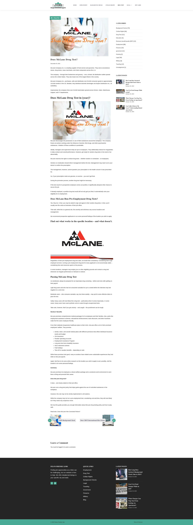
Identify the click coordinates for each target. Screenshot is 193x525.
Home (75, 5)
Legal (128, 5)
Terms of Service (138, 522)
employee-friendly (68, 321)
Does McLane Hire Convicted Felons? (68, 411)
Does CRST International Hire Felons (92, 420)
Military (118, 60)
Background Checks (96, 5)
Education (119, 38)
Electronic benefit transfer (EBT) (124, 41)
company (108, 141)
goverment (119, 51)
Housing (118, 54)
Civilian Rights (110, 5)
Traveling (118, 64)
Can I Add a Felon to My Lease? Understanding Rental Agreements (134, 108)
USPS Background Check (67, 420)
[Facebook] (52, 483)
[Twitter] (55, 483)
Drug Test (121, 5)
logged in (61, 447)
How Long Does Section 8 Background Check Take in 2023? (133, 82)
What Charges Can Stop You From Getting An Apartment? (134, 99)
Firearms (118, 47)
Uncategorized (120, 67)
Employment (83, 5)
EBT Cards (138, 5)
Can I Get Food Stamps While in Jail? (133, 486)
